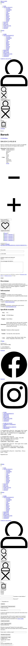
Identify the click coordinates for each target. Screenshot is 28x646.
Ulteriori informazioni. (10, 301)
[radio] (10, 151)
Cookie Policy (22, 433)
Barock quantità (4, 219)
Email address (4, 610)
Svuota (7, 163)
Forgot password (11, 606)
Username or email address (19, 596)
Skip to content (4, 1)
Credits (9, 434)
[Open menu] (1, 3)
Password (15, 599)
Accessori (3, 128)
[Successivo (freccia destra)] (2, 642)
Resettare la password (5, 634)
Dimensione (3, 148)
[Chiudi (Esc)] (5, 641)
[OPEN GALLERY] (5, 233)
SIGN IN (2, 603)
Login (2, 623)
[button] (8, 233)
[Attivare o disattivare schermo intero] (2, 641)
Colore (3, 157)
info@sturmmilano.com (11, 306)
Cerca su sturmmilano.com (6, 643)
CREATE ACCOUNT (5, 621)
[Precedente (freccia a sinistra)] (1, 642)
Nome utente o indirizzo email (7, 632)
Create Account (4, 606)
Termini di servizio (8, 275)
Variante (3, 149)
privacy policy (21, 618)
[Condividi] (3, 641)
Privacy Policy (4, 434)
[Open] (1, 119)
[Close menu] (1, 32)
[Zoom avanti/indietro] (1, 641)
